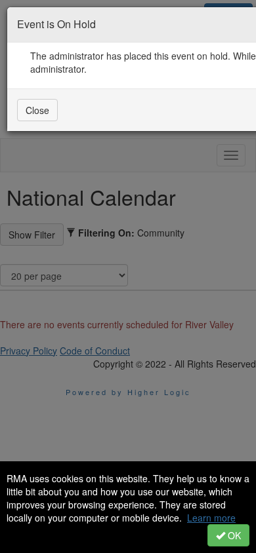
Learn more (211, 517)
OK (233, 535)
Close (37, 110)
